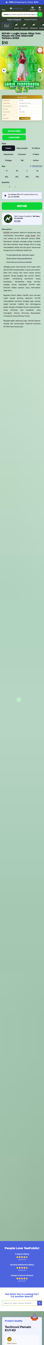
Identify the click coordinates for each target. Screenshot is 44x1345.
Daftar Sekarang (24, 118)
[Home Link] (16, 9)
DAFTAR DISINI (14, 131)
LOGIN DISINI (14, 137)
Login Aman (30, 235)
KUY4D (22, 206)
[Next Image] (40, 70)
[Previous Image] (4, 70)
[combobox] (20, 14)
